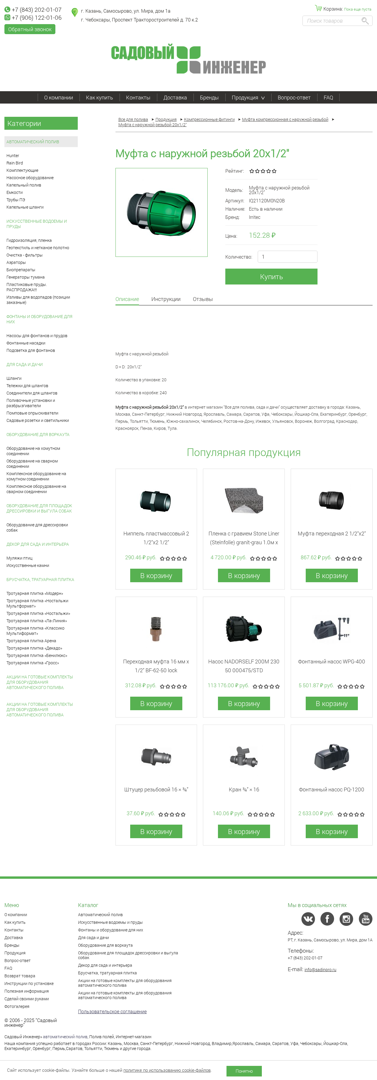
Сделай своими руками (26, 998)
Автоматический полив (32, 141)
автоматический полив (65, 1036)
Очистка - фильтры (24, 255)
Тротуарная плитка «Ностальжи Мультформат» (37, 603)
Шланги (14, 378)
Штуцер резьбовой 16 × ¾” (156, 789)
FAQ (328, 97)
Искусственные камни (27, 565)
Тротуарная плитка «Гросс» (32, 662)
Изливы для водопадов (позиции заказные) (38, 299)
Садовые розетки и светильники (37, 420)
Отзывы (203, 299)
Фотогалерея (16, 1006)
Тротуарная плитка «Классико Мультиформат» (35, 630)
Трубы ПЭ (15, 199)
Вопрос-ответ (294, 97)
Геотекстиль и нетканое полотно (37, 247)
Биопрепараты (20, 269)
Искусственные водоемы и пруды (36, 223)
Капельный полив (23, 185)
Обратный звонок (30, 29)
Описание (127, 299)
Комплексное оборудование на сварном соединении (36, 488)
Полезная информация (26, 991)
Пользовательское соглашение (112, 1011)
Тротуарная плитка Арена (31, 640)
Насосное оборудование (30, 177)
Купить (271, 276)
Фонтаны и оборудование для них (39, 319)
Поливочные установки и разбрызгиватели (30, 402)
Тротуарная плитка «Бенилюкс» (36, 655)
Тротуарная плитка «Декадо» (34, 648)
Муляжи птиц (19, 558)
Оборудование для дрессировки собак (37, 527)
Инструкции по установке (29, 983)
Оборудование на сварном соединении (32, 463)
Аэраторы (16, 262)
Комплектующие (22, 170)
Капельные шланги (25, 207)
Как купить (99, 97)
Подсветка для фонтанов (30, 350)
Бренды (209, 97)
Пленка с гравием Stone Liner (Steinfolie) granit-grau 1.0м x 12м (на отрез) (244, 542)
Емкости (14, 192)
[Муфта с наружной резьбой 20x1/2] (161, 212)
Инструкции (166, 299)
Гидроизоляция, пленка (29, 240)
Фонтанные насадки (25, 343)
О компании (58, 97)
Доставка (175, 97)
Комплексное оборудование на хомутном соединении (36, 476)
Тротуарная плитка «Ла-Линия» (36, 620)
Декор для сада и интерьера (37, 544)
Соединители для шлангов (31, 393)
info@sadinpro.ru (320, 969)
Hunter (12, 155)
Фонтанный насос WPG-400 (331, 661)
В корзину (156, 575)
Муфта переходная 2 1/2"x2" (332, 533)
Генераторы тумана (25, 277)
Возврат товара (19, 976)
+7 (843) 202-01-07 (37, 9)
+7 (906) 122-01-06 (37, 17)
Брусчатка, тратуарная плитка (40, 579)
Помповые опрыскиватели (32, 413)
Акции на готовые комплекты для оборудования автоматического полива (39, 682)
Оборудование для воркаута (38, 434)
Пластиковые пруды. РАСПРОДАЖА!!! (26, 287)
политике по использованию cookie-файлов (167, 1070)
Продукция (245, 97)
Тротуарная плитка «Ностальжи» (38, 613)
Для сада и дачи (24, 364)
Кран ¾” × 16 (244, 789)
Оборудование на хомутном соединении (33, 450)
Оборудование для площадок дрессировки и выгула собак (39, 508)
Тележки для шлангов (27, 385)
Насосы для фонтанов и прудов (36, 335)
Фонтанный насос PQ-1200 (331, 789)
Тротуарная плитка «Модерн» (34, 593)
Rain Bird (14, 163)
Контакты (138, 97)
